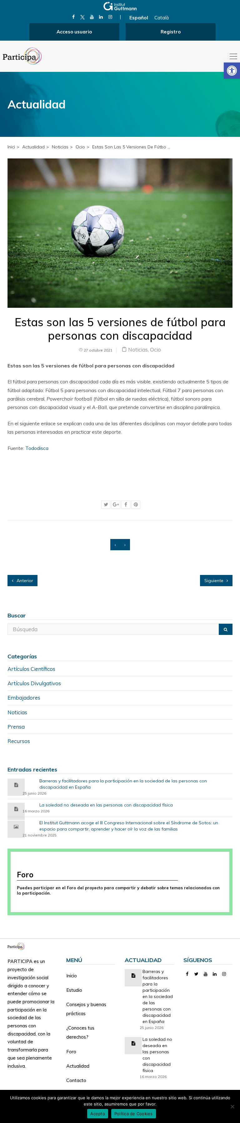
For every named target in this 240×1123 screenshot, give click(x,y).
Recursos (19, 741)
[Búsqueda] (225, 629)
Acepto (97, 1113)
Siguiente (214, 580)
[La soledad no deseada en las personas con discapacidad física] (16, 808)
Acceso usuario (74, 32)
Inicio (71, 976)
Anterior (24, 580)
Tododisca (36, 448)
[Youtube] (92, 16)
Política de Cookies (133, 1113)
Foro (71, 1052)
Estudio (74, 990)
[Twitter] (196, 974)
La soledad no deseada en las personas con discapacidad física (106, 805)
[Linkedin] (101, 16)
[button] (232, 70)
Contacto (76, 1080)
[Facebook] (73, 16)
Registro (171, 32)
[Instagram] (110, 16)
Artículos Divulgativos (34, 683)
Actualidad (77, 1066)
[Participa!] (18, 946)
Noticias (60, 147)
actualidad (33, 147)
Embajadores (24, 697)
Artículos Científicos (31, 669)
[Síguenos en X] (83, 16)
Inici (11, 147)
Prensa (16, 726)
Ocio (80, 147)
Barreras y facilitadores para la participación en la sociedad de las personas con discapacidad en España (123, 784)
